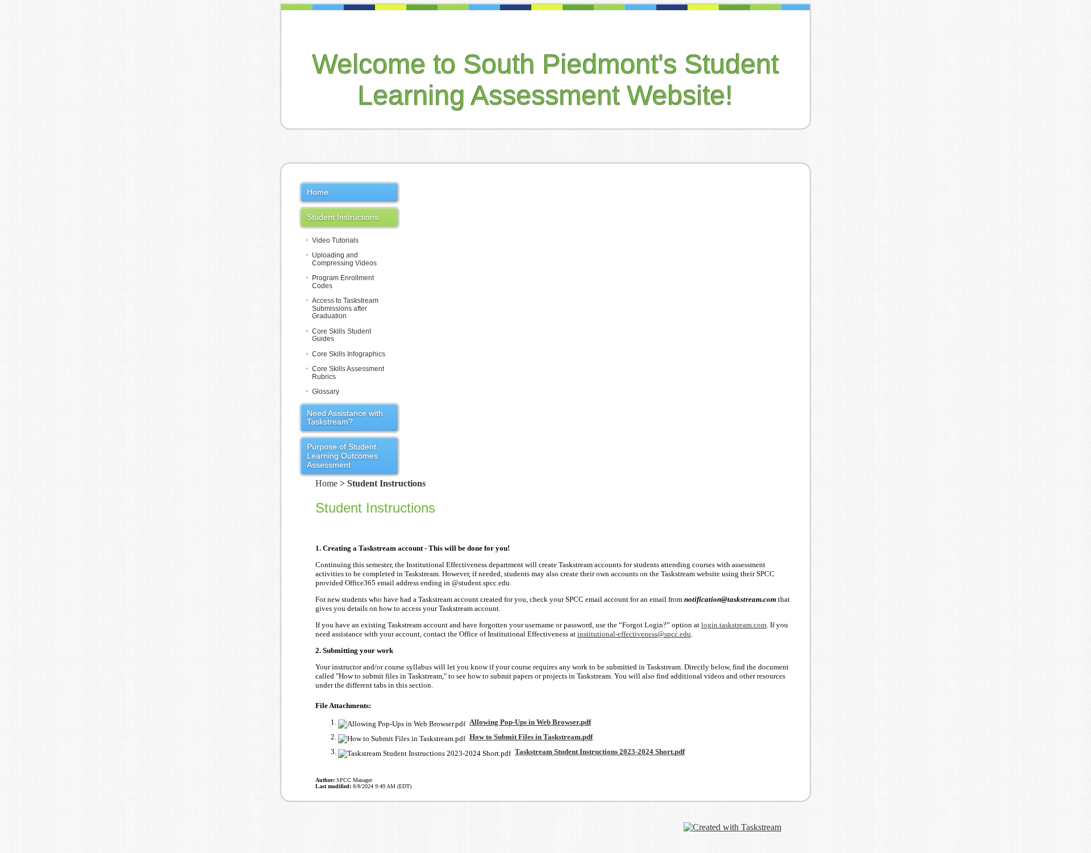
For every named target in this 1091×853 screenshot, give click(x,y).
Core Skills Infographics (348, 354)
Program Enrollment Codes (343, 281)
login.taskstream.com (734, 625)
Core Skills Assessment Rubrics (348, 372)
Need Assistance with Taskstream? (345, 418)
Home (317, 192)
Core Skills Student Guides (341, 335)
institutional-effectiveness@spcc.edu (634, 634)
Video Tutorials (335, 240)
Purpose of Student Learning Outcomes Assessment (342, 455)
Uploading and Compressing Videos (344, 259)
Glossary (325, 392)
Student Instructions (342, 217)
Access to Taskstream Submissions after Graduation (345, 308)
